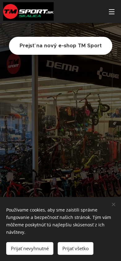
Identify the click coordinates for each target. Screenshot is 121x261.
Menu (111, 11)
